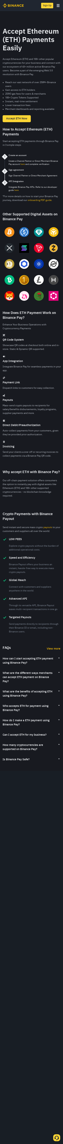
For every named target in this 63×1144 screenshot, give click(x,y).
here (22, 164)
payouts (47, 527)
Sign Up (47, 5)
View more (53, 648)
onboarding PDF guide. (40, 200)
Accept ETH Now (16, 118)
